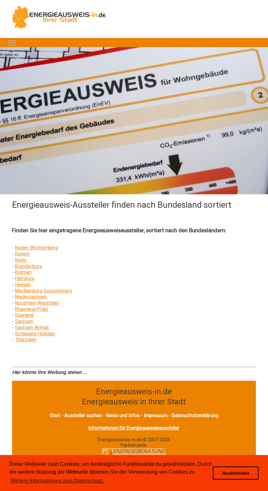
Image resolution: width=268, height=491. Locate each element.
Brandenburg (28, 266)
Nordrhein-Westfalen (37, 303)
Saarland (24, 315)
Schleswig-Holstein (35, 334)
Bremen (23, 272)
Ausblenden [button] (235, 473)
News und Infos (123, 415)
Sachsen (24, 321)
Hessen (23, 285)
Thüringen (25, 339)
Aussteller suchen (83, 415)
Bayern (22, 254)
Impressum (156, 415)
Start (55, 415)
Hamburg (25, 278)
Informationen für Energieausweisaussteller (134, 427)
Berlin (21, 260)
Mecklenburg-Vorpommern (43, 291)
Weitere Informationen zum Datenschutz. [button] (57, 480)
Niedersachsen (30, 297)
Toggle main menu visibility (11, 42)
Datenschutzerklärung (195, 415)
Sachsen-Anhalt (32, 327)
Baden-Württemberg (36, 248)
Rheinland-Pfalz (31, 309)
